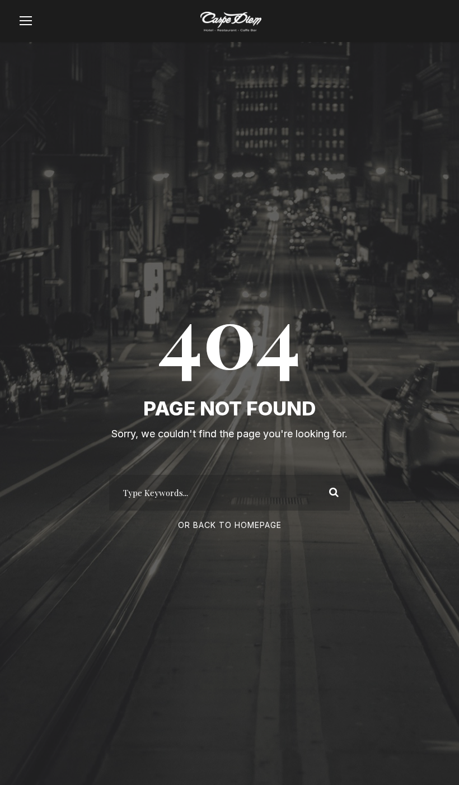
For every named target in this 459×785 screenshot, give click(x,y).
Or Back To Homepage (230, 525)
